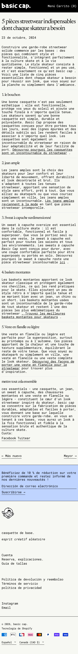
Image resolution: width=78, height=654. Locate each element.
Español (7, 642)
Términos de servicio (20, 583)
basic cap (19, 624)
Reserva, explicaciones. (22, 559)
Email (6, 607)
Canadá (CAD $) (30, 642)
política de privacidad (22, 588)
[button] (67, 6)
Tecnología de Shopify (17, 628)
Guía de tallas (14, 563)
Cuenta (7, 555)
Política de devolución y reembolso (32, 579)
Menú (51, 6)
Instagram (10, 603)
